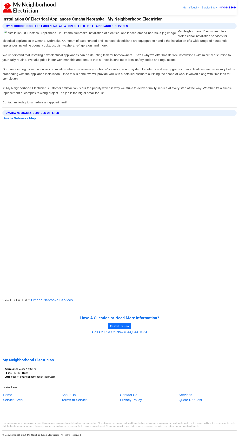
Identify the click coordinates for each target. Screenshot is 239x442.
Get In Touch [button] (190, 7)
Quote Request (190, 400)
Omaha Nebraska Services (52, 300)
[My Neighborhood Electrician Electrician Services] (29, 7)
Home (7, 395)
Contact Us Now (119, 326)
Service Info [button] (208, 7)
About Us (68, 395)
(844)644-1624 (228, 7)
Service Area (13, 400)
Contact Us (128, 395)
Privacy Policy (131, 400)
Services (185, 395)
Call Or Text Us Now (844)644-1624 (119, 332)
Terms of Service (74, 400)
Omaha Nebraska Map (19, 118)
